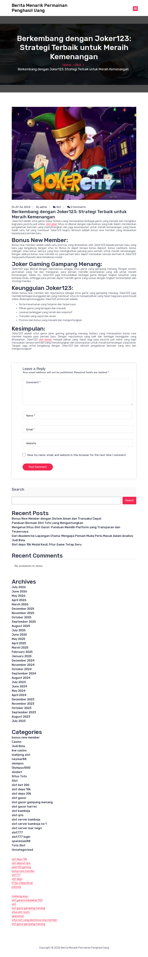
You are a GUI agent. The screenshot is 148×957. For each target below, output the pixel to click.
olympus (18, 763)
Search (18, 489)
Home (66, 65)
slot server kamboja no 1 (29, 824)
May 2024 (18, 690)
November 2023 (23, 703)
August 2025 (21, 626)
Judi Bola (18, 746)
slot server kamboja (26, 819)
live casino (19, 750)
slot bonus (45, 339)
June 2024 (19, 686)
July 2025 (19, 630)
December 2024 (23, 660)
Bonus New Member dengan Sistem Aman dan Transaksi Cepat (56, 518)
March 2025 (20, 647)
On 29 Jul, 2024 (21, 207)
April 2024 (19, 695)
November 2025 (23, 613)
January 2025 (22, 656)
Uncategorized (22, 849)
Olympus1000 (21, 767)
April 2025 (19, 643)
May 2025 (18, 639)
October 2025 (21, 617)
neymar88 (19, 759)
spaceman (18, 916)
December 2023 (23, 699)
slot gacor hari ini (24, 806)
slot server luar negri (27, 828)
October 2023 (21, 708)
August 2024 (21, 677)
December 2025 (23, 608)
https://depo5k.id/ (22, 883)
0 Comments (78, 207)
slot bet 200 (20, 785)
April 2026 (19, 600)
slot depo (17, 879)
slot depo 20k (21, 793)
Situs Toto (19, 776)
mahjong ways (20, 896)
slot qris (17, 815)
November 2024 (23, 665)
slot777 (17, 832)
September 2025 (24, 621)
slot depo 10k (21, 789)
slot (14, 904)
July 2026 (19, 587)
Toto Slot (18, 845)
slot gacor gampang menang (32, 802)
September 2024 (24, 673)
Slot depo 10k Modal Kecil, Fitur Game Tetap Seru (47, 544)
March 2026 (20, 604)
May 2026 (18, 595)
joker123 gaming (21, 867)
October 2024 (22, 669)
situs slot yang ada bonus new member (34, 920)
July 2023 (19, 721)
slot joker (51, 224)
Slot (78, 65)
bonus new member (26, 737)
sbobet (17, 772)
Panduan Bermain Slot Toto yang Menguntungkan (47, 523)
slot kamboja (21, 811)
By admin (41, 207)
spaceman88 (21, 841)
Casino (16, 742)
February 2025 (22, 652)
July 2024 (19, 682)
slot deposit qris (21, 863)
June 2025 (19, 634)
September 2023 (24, 712)
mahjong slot (21, 754)
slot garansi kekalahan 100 (27, 900)
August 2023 (21, 716)
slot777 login (21, 836)
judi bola (16, 886)
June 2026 (19, 591)
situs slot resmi (21, 912)
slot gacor (19, 798)
